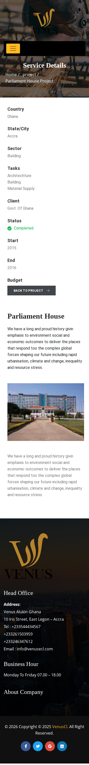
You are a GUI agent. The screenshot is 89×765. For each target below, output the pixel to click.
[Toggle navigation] (13, 48)
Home (11, 74)
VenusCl (59, 726)
